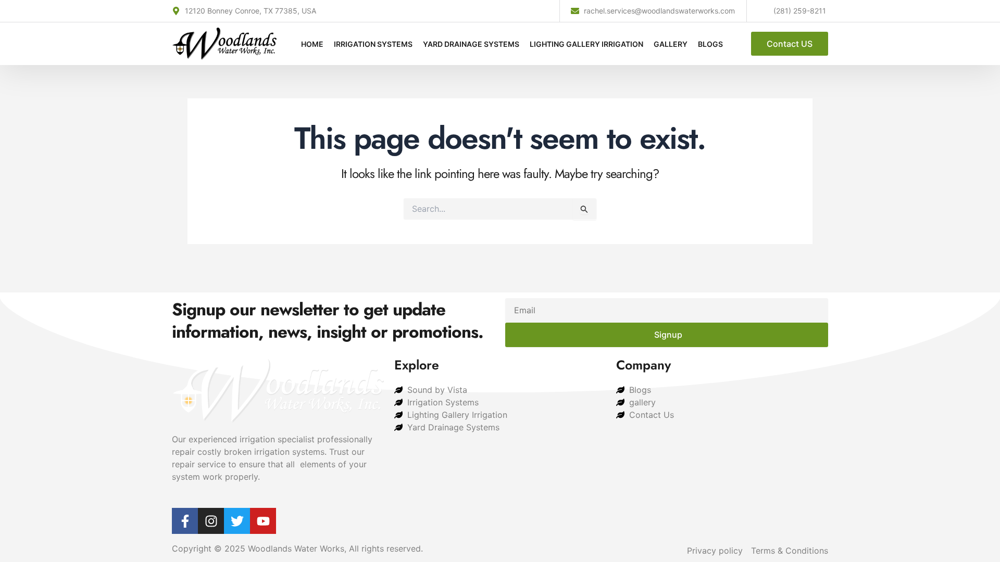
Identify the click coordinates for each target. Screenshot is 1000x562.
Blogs (710, 44)
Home (312, 44)
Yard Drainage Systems (471, 44)
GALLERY (671, 44)
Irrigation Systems (373, 44)
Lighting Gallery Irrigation (586, 44)
